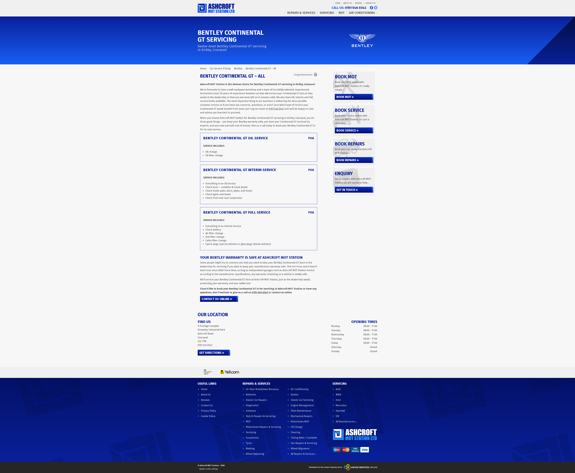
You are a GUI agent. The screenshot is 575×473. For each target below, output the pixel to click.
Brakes (294, 394)
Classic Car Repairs (256, 400)
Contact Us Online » (217, 299)
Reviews (358, 3)
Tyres (249, 443)
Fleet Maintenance (301, 411)
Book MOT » (345, 97)
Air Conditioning (362, 12)
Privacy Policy (208, 411)
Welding (250, 448)
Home (337, 3)
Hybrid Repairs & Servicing (261, 416)
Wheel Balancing (255, 454)
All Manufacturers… (346, 421)
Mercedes (341, 405)
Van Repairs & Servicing (304, 443)
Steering (295, 432)
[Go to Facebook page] (371, 7)
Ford (338, 400)
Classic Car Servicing (302, 400)
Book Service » (347, 130)
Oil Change (297, 427)
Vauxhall (340, 411)
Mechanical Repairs (302, 416)
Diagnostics (252, 405)
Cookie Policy (208, 416)
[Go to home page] (217, 8)
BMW (338, 394)
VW (337, 416)
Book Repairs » (347, 160)
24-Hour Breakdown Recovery (262, 389)
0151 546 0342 (349, 7)
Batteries (251, 394)
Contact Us (370, 3)
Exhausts (251, 411)
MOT (342, 12)
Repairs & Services (301, 12)
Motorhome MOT (300, 421)
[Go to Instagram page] (375, 7)
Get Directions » (211, 353)
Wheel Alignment (300, 448)
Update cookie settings (208, 469)
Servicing (327, 12)
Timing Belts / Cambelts (304, 438)
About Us (347, 3)
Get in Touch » (347, 190)
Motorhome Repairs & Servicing (263, 427)
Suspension (252, 438)
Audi (338, 389)
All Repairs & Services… (303, 454)
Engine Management (302, 405)
